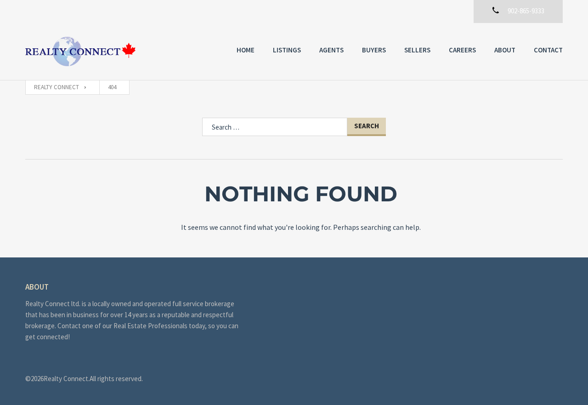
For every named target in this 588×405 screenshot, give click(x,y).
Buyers (374, 50)
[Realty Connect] (80, 51)
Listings (287, 50)
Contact (548, 50)
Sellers (417, 50)
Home (245, 50)
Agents (331, 50)
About (504, 50)
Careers (462, 50)
